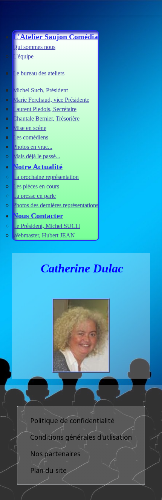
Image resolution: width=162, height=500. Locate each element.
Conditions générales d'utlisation (81, 437)
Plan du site (48, 470)
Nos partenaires (55, 453)
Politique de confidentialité (72, 420)
